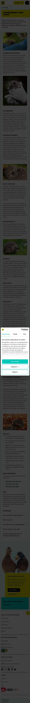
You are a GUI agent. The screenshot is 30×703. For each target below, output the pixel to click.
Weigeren (15, 372)
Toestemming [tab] (5, 334)
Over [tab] (24, 334)
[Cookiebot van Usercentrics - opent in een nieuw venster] (21, 330)
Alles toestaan (15, 361)
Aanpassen (14, 366)
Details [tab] (15, 334)
